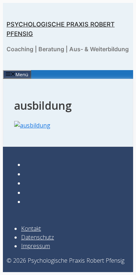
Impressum (35, 246)
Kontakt (31, 228)
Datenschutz (37, 237)
